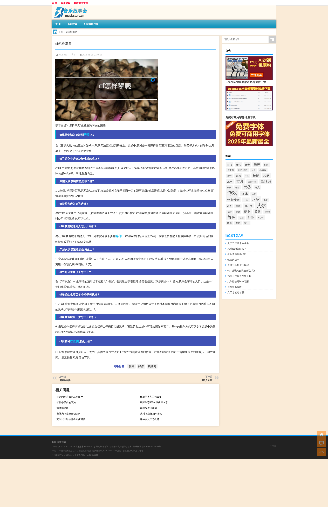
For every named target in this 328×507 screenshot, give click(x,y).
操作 (118, 236)
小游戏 (262, 170)
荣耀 (238, 211)
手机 (247, 175)
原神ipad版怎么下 (236, 248)
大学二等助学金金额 (238, 243)
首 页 (54, 2)
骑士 (246, 223)
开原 (238, 175)
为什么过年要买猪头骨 (239, 276)
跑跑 (229, 223)
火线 (244, 193)
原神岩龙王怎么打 (149, 419)
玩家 (256, 199)
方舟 (240, 181)
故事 (229, 181)
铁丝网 (74, 341)
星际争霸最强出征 (237, 254)
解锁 (242, 217)
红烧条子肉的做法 (66, 402)
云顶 (229, 164)
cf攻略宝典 (65, 380)
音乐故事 (65, 2)
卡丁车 (230, 170)
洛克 (257, 187)
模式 (229, 187)
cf (62, 31)
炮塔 (254, 194)
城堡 (253, 170)
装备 (258, 211)
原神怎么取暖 (234, 286)
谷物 (251, 217)
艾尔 (261, 205)
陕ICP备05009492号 (151, 446)
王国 (246, 199)
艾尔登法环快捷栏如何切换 (71, 419)
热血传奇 (233, 199)
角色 (231, 217)
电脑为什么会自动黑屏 (68, 413)
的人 (229, 206)
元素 (247, 164)
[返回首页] (321, 434)
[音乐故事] (70, 6)
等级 (238, 206)
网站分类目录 (102, 446)
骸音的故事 (233, 259)
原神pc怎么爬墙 (148, 408)
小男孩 (273, 445)
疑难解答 (137, 446)
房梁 (87, 134)
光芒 (257, 164)
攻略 (266, 175)
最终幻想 (266, 181)
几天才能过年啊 (235, 292)
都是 (238, 223)
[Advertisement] (102, 483)
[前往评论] (321, 443)
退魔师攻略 (63, 408)
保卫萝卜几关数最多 (151, 396)
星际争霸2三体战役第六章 (154, 402)
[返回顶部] (321, 451)
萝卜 (247, 211)
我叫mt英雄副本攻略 (151, 413)
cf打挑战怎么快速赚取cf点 (241, 270)
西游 (267, 211)
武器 (247, 186)
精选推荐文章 (116, 446)
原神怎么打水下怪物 (238, 265)
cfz (65, 54)
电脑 (266, 200)
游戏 (232, 192)
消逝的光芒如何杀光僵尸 (70, 396)
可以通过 (243, 170)
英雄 (229, 211)
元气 (238, 164)
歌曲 (237, 187)
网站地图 (127, 446)
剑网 (266, 164)
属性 (229, 175)
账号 (260, 217)
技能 (256, 175)
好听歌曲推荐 (81, 2)
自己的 (248, 206)
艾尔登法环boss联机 (238, 281)
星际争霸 (252, 181)
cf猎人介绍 (207, 380)
